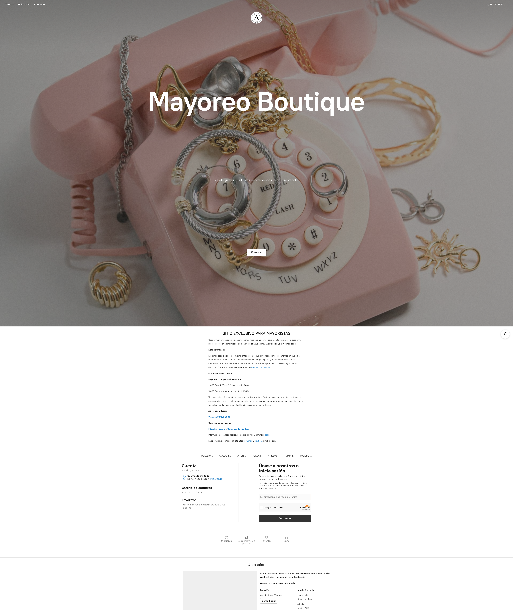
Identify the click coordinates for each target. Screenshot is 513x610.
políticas (258, 441)
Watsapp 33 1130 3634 (219, 417)
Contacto (39, 4)
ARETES (241, 455)
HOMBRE (289, 455)
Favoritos (266, 541)
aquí (267, 435)
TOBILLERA (306, 455)
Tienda (9, 4)
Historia (221, 429)
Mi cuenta (226, 541)
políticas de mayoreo (261, 367)
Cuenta (196, 470)
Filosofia (212, 429)
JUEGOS (256, 455)
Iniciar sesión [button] (217, 479)
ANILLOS (272, 455)
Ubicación (24, 4)
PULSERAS (207, 455)
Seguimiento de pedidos (246, 542)
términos (248, 441)
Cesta (286, 541)
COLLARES (225, 455)
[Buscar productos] (505, 334)
